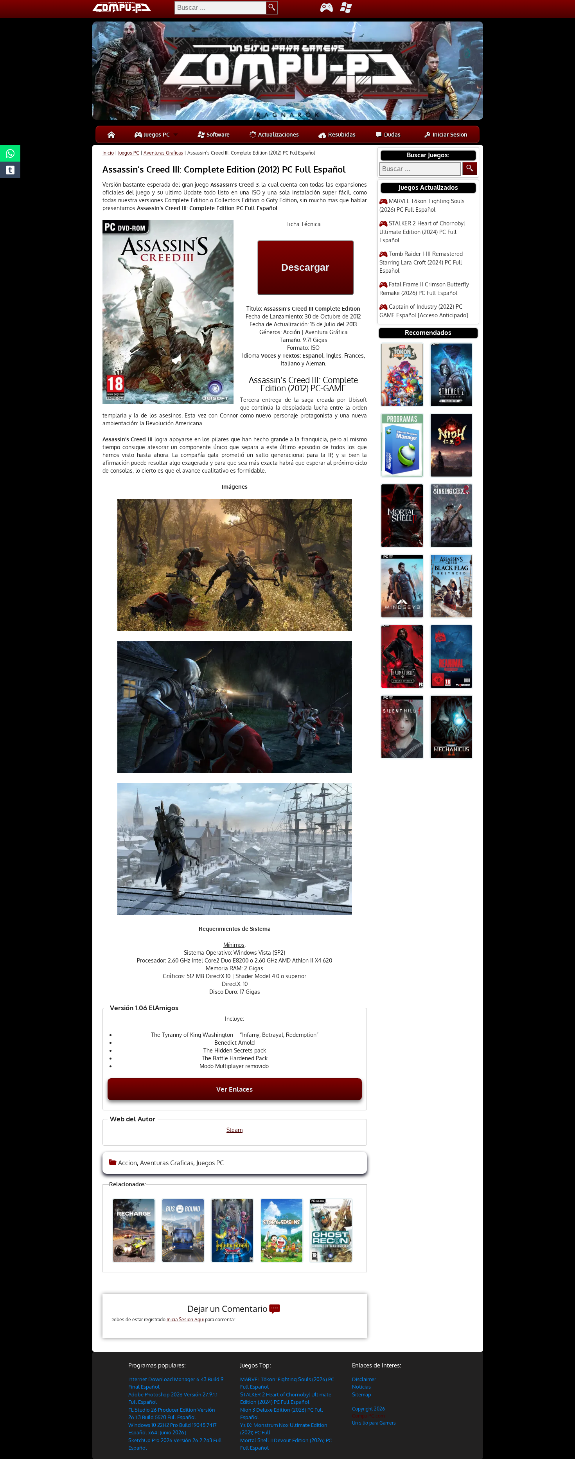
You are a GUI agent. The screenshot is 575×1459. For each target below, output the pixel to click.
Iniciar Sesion (449, 134)
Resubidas (341, 134)
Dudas (392, 134)
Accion (127, 1163)
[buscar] (272, 7)
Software (217, 134)
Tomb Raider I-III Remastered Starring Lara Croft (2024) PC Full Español (421, 262)
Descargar (305, 267)
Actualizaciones (278, 134)
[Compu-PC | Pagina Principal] (111, 134)
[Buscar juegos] (469, 168)
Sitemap (361, 1394)
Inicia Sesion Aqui (185, 1319)
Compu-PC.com (368, 1416)
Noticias (361, 1386)
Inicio (108, 153)
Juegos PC (156, 134)
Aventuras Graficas (163, 153)
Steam (234, 1129)
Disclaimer (364, 1379)
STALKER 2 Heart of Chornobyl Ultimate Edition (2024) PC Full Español (422, 231)
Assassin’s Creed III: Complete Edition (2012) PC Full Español (224, 169)
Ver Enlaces (234, 1089)
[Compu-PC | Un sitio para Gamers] (287, 72)
